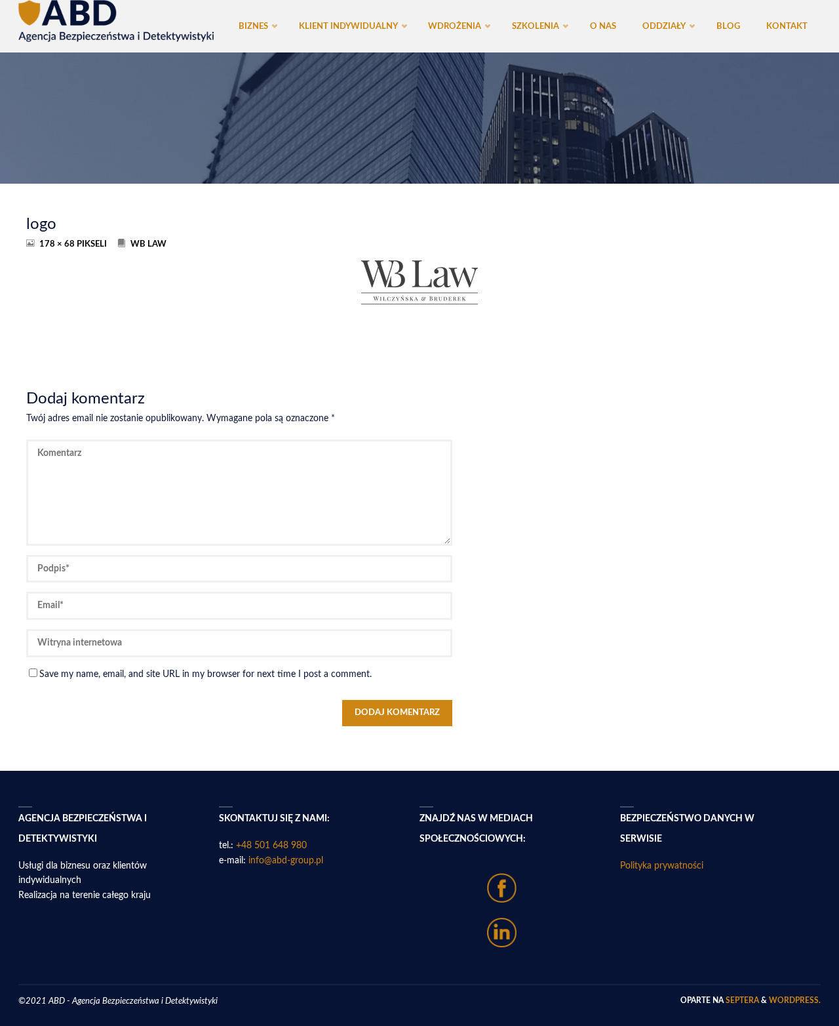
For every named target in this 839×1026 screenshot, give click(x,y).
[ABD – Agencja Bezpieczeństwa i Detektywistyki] (116, 21)
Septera (741, 1000)
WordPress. (795, 1000)
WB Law (148, 244)
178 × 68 (58, 244)
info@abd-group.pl (285, 860)
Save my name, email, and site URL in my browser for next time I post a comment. (205, 674)
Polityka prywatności (661, 866)
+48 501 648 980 (271, 845)
